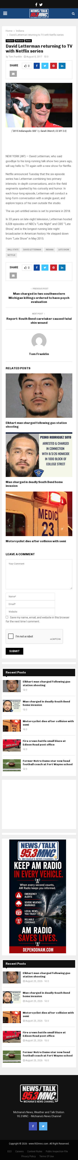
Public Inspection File (57, 1151)
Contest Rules (34, 1151)
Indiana (10, 41)
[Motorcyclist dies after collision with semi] (12, 726)
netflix (11, 255)
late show (63, 250)
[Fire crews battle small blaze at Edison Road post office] (12, 745)
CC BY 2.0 (60, 131)
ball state (13, 250)
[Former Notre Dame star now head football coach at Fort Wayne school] (12, 765)
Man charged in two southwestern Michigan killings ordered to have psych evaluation (39, 298)
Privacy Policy (28, 1156)
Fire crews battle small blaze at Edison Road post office (44, 742)
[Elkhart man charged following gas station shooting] (12, 686)
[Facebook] (33, 1126)
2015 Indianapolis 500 (24, 131)
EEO (9, 1151)
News (28, 41)
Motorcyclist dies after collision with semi (36, 541)
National (19, 41)
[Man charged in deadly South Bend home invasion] (12, 706)
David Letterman (32, 250)
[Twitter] (43, 1126)
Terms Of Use (46, 1156)
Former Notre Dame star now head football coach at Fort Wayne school (48, 762)
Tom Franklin (15, 56)
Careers (19, 1151)
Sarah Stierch (48, 131)
